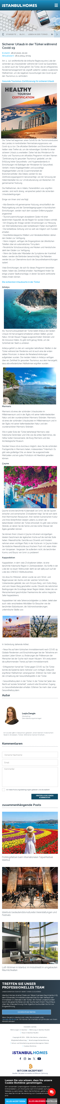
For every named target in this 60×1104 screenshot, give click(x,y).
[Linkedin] (29, 1059)
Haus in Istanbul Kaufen (30, 1033)
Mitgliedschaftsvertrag (19, 1040)
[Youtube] (39, 1059)
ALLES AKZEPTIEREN (15, 1101)
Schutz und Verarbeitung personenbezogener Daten (30, 1043)
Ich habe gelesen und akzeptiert (28, 790)
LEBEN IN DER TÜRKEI (38, 34)
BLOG (22, 34)
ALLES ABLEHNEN (37, 1101)
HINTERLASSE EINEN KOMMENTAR (44, 797)
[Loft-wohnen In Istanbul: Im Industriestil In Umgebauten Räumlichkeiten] (30, 963)
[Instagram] (25, 1059)
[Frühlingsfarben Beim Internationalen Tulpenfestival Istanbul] (30, 853)
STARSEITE (11, 34)
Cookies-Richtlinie (30, 1046)
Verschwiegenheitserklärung (39, 1040)
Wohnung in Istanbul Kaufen (39, 1030)
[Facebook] (20, 1059)
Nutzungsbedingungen (22, 790)
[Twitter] (34, 1059)
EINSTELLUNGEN (53, 1101)
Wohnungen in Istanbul (18, 1030)
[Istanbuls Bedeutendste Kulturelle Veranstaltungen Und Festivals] (30, 908)
